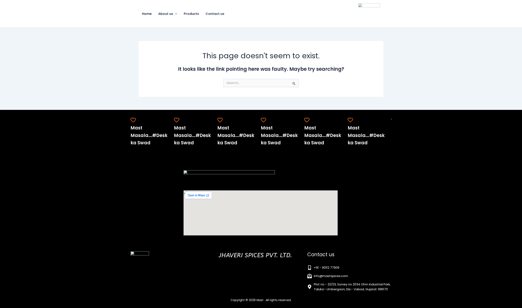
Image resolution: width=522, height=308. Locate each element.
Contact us (215, 13)
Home (147, 13)
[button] (175, 14)
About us (165, 13)
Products (191, 13)
